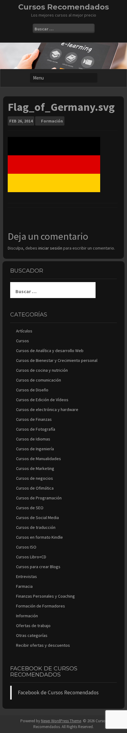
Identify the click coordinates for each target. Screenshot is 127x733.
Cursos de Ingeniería (35, 449)
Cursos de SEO (29, 507)
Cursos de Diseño (32, 390)
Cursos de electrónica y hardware (47, 409)
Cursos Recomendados (63, 6)
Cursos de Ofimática (35, 488)
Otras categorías (31, 635)
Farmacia (24, 586)
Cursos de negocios (34, 478)
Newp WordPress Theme (61, 720)
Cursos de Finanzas (34, 419)
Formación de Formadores (40, 606)
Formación (52, 121)
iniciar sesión (50, 248)
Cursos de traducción (35, 527)
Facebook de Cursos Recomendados (43, 671)
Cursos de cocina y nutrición (42, 370)
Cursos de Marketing (35, 468)
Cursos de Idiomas (33, 439)
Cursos (22, 340)
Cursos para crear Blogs (38, 566)
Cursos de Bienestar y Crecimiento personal (56, 360)
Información (27, 616)
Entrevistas (26, 576)
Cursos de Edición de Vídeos (42, 399)
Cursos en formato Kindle (39, 537)
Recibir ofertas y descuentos (43, 645)
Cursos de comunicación (38, 380)
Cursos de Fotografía (35, 429)
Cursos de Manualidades (38, 458)
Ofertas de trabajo (33, 625)
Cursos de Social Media (37, 517)
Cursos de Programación (39, 498)
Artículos (24, 331)
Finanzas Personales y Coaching (45, 596)
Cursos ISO (26, 547)
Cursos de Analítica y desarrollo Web (50, 350)
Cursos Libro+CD (31, 557)
